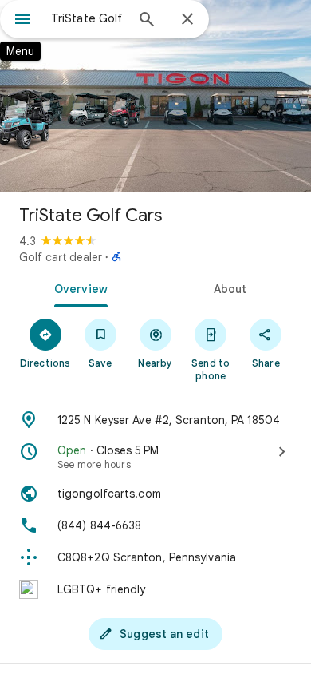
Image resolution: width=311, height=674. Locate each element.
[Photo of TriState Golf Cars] (155, 96)
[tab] (77, 287)
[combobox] (87, 18)
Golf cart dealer (60, 257)
